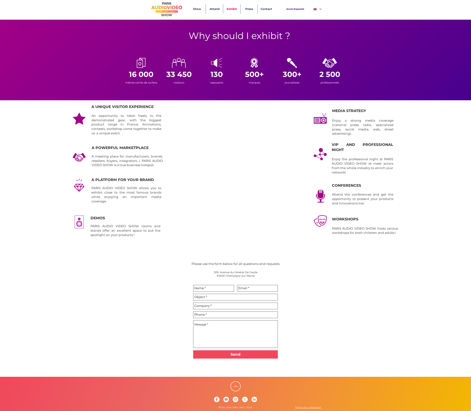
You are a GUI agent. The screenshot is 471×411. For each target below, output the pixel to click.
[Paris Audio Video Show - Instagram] (235, 399)
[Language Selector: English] (317, 9)
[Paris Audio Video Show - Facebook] (216, 399)
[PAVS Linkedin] (254, 399)
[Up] (236, 386)
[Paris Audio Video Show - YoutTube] (226, 399)
